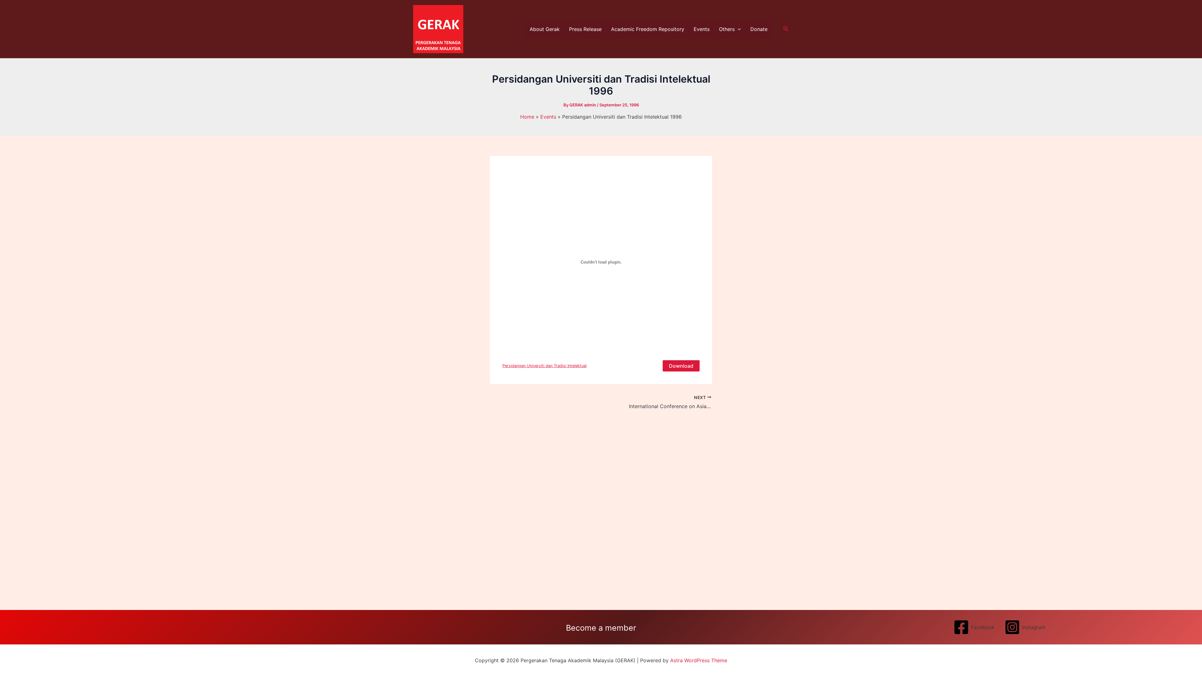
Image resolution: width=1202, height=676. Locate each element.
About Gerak (545, 29)
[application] (738, 29)
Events (702, 29)
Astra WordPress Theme (698, 660)
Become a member (601, 628)
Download (681, 366)
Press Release (585, 29)
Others (727, 29)
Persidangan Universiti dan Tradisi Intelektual (544, 365)
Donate (759, 29)
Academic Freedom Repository (647, 29)
